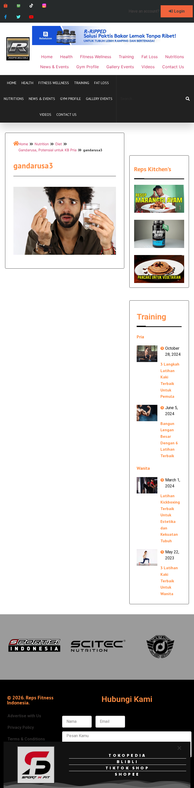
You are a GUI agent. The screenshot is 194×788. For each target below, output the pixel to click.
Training (81, 83)
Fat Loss (101, 83)
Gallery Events (99, 98)
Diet (58, 144)
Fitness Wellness (53, 83)
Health (27, 83)
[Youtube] (31, 17)
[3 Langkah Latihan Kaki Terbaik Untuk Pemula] (147, 353)
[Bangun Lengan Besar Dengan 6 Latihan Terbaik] (147, 413)
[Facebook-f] (5, 17)
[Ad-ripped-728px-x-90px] (110, 43)
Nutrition (42, 144)
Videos (45, 114)
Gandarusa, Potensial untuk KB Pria (47, 150)
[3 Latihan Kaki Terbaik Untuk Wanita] (147, 557)
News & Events (42, 98)
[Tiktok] (31, 5)
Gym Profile (70, 98)
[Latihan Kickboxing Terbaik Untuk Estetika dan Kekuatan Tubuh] (147, 485)
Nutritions (14, 98)
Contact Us (66, 114)
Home (11, 83)
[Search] (187, 98)
